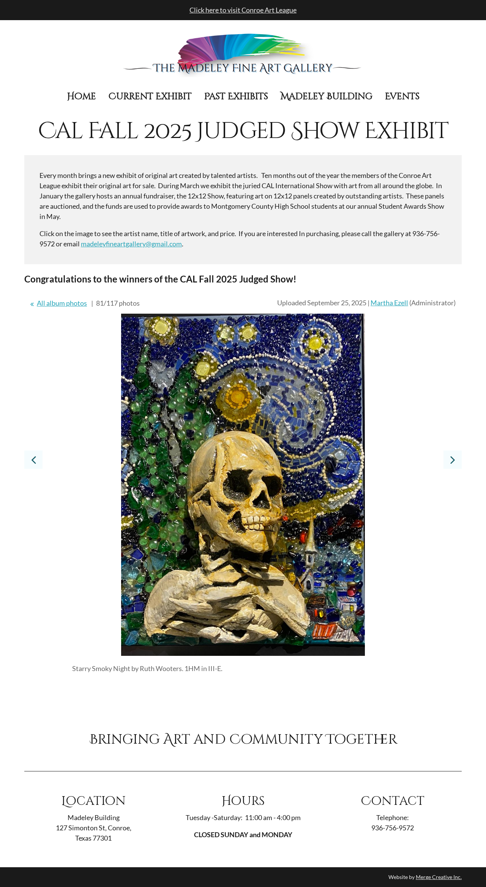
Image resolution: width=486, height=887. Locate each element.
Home (81, 96)
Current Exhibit (150, 96)
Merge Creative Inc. (439, 877)
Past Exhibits (236, 96)
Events (402, 96)
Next (452, 460)
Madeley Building (326, 96)
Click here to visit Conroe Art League (243, 10)
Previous (33, 460)
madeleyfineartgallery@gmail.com (131, 244)
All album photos (62, 303)
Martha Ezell (389, 302)
